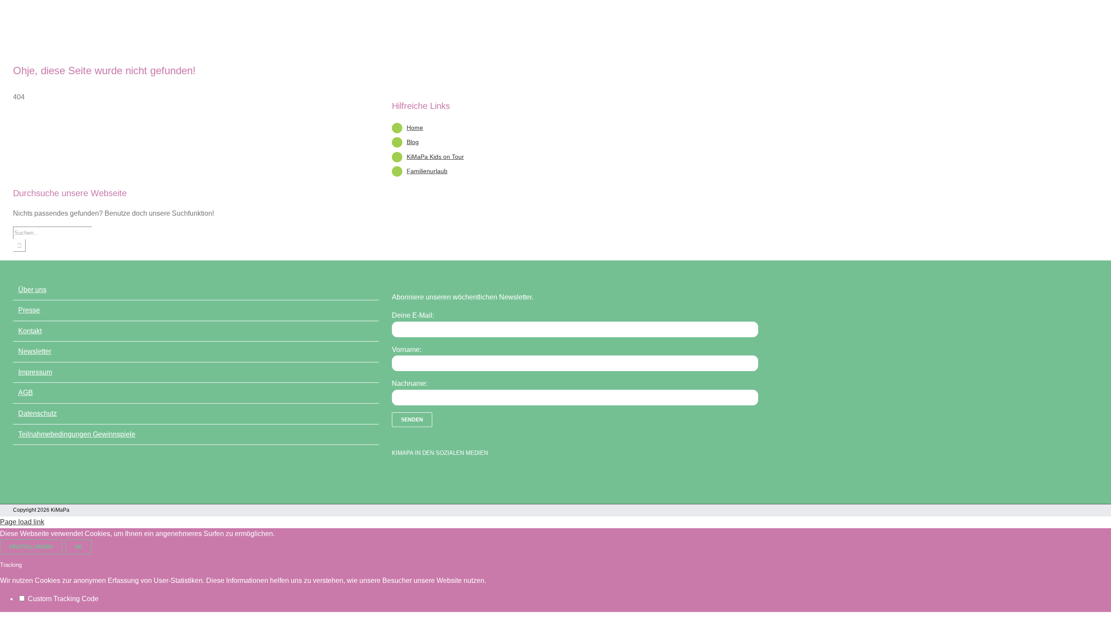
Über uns (32, 289)
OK (78, 547)
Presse (29, 310)
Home (415, 127)
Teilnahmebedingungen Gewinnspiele (76, 434)
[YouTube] (411, 474)
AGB (25, 392)
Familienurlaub (427, 171)
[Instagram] (426, 474)
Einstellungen (31, 547)
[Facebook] (396, 474)
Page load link (22, 522)
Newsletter (34, 351)
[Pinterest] (441, 474)
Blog (413, 141)
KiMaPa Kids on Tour (435, 156)
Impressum (35, 372)
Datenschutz (37, 413)
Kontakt (30, 331)
